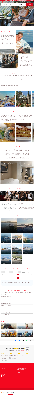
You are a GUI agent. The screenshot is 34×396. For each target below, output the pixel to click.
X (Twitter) (3, 373)
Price (23, 272)
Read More (7, 101)
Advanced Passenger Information (21, 368)
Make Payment (11, 0)
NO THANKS (23, 394)
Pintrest (3, 375)
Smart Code (6, 0)
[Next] (31, 174)
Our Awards (18, 373)
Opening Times (3, 368)
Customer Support (25, 0)
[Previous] (2, 174)
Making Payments (19, 367)
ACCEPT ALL (10, 394)
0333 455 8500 (25, 284)
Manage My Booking (16, 0)
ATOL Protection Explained (20, 369)
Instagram (3, 374)
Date (26, 272)
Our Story (18, 372)
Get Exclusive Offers (30, 0)
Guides (21, 0)
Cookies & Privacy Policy (4, 367)
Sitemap (18, 375)
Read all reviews (23, 350)
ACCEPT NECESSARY (17, 394)
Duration (30, 272)
